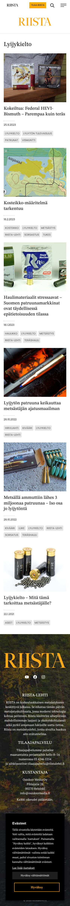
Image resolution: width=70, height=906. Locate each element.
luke (21, 528)
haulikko (11, 333)
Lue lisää (17, 868)
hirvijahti (11, 428)
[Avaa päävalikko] (63, 5)
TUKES (47, 235)
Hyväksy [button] (37, 887)
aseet (9, 623)
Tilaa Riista (37, 5)
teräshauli (31, 340)
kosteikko (12, 228)
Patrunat (11, 140)
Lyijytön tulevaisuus (37, 133)
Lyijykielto (12, 133)
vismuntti (28, 140)
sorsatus (11, 535)
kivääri (27, 428)
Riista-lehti (12, 235)
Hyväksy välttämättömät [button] (35, 875)
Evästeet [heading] (19, 823)
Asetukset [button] (29, 868)
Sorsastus (31, 235)
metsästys (48, 228)
